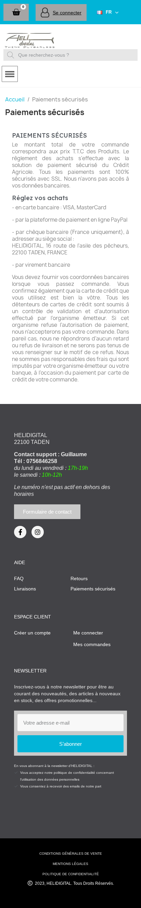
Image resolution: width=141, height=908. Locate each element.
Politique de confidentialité (70, 874)
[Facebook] (20, 532)
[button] (16, 12)
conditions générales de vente (70, 853)
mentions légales (70, 864)
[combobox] (71, 55)
